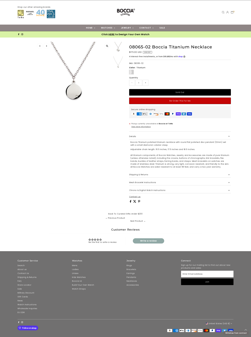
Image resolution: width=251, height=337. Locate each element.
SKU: (131, 63)
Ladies (75, 269)
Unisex (75, 273)
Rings (129, 265)
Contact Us (23, 273)
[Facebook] (19, 34)
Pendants (131, 277)
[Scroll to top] (245, 329)
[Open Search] (223, 12)
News (20, 300)
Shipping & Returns (138, 174)
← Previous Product (115, 218)
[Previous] (40, 46)
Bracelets (131, 269)
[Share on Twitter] (135, 202)
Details (132, 136)
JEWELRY (126, 27)
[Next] (46, 46)
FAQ (19, 281)
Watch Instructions (27, 304)
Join (207, 282)
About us (22, 269)
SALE (162, 27)
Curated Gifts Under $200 (130, 214)
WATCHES (107, 27)
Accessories (133, 285)
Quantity (133, 77)
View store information (141, 127)
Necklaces (132, 281)
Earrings (131, 273)
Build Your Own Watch (83, 285)
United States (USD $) (219, 323)
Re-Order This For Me (179, 101)
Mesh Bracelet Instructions (142, 182)
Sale (20, 289)
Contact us (135, 197)
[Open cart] (232, 12)
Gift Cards (23, 296)
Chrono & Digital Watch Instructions (147, 190)
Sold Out (180, 92)
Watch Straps (79, 289)
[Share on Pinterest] (139, 202)
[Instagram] (22, 34)
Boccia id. (77, 281)
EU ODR (21, 312)
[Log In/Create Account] (227, 12)
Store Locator (24, 285)
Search (21, 265)
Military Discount (26, 292)
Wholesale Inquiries (27, 308)
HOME (89, 27)
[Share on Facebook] (131, 202)
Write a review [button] (148, 240)
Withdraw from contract (236, 333)
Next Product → (138, 221)
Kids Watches (79, 277)
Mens (74, 265)
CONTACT (145, 27)
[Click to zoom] (107, 46)
